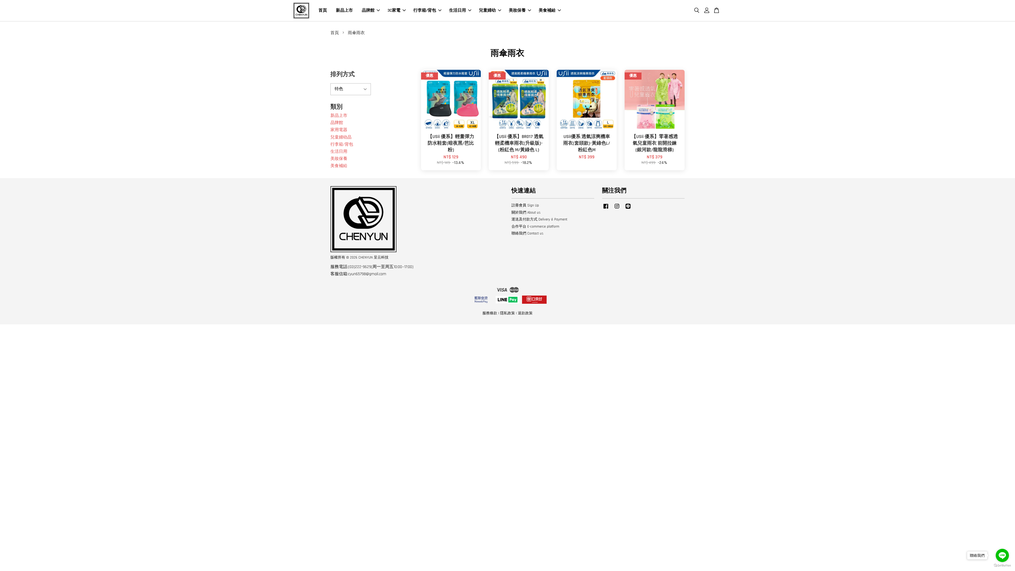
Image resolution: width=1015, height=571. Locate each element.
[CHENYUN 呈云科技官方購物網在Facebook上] (606, 208)
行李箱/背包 (424, 10)
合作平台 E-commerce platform (535, 226)
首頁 (323, 10)
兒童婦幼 (487, 10)
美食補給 (547, 10)
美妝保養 (517, 10)
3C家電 (393, 10)
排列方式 (342, 74)
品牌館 (368, 10)
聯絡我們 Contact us (527, 233)
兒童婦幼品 (341, 137)
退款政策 (525, 313)
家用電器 (338, 130)
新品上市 (344, 10)
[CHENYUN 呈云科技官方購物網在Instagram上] (617, 208)
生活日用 (457, 10)
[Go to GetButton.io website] (1002, 565)
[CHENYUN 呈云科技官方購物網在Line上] (628, 208)
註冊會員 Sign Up (525, 205)
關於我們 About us (526, 212)
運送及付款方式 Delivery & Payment (539, 219)
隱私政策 (507, 313)
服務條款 (489, 313)
